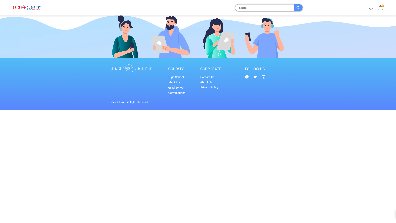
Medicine (174, 82)
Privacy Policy (209, 87)
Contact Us (207, 77)
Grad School (176, 87)
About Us (206, 82)
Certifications (176, 93)
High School (176, 77)
